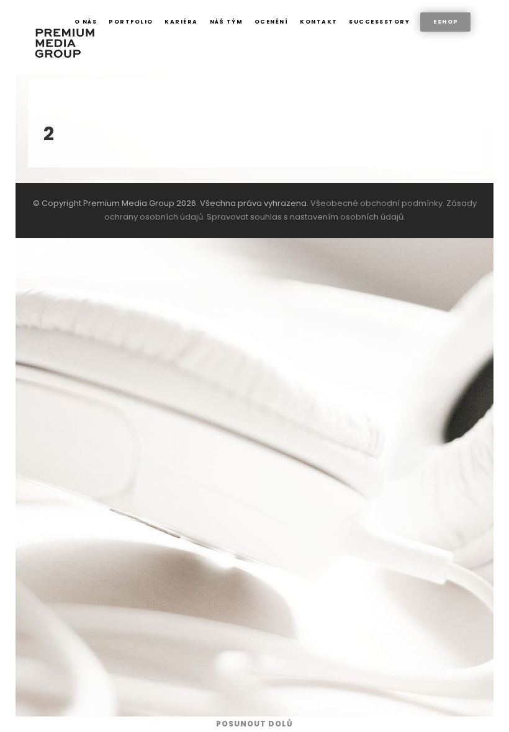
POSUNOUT (254, 723)
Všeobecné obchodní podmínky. (377, 203)
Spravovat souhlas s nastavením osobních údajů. (306, 217)
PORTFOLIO (131, 21)
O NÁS (85, 21)
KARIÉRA (181, 21)
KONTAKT (319, 21)
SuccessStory (379, 21)
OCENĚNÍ (271, 21)
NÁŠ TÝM (226, 21)
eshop (446, 21)
